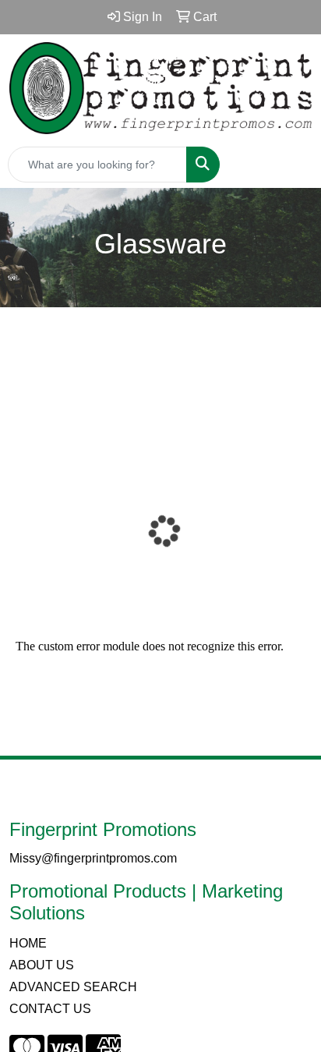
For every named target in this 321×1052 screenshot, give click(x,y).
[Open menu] (289, 164)
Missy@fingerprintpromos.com (93, 858)
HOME (28, 943)
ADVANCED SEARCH (73, 987)
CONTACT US (50, 1008)
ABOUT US (41, 965)
